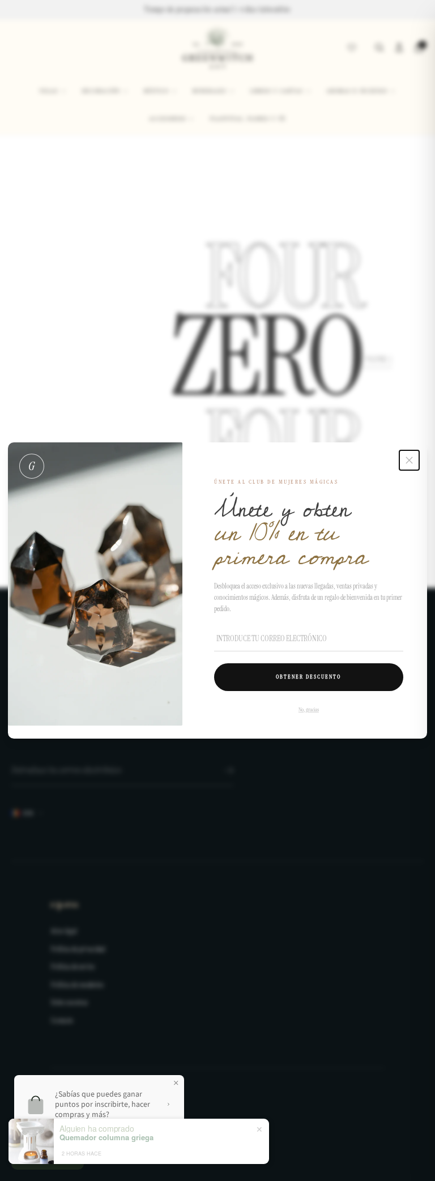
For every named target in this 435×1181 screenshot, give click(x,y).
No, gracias (308, 709)
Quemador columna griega (106, 1137)
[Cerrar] (409, 460)
